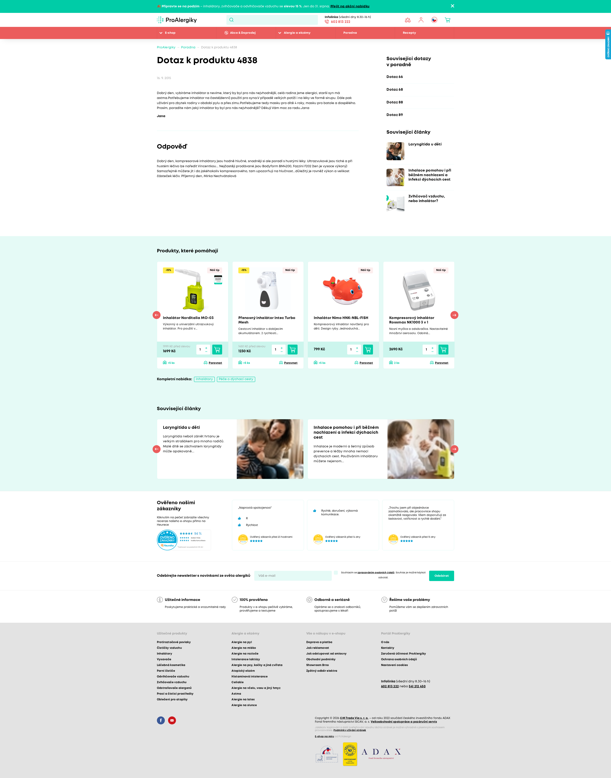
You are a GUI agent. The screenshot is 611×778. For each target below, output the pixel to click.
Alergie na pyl (242, 642)
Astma (236, 694)
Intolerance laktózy (246, 659)
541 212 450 (417, 686)
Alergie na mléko (244, 648)
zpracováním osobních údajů (376, 573)
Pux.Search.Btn (231, 20)
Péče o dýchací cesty (236, 379)
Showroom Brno (317, 665)
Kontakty (387, 648)
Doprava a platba (319, 642)
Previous (157, 315)
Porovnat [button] (215, 363)
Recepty (409, 33)
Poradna (350, 33)
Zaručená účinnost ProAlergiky (403, 653)
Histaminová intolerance (250, 676)
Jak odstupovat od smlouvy (326, 653)
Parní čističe (166, 671)
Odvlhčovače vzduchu (173, 676)
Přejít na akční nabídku (350, 6)
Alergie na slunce (244, 705)
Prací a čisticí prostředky (175, 694)
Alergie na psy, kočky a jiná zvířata (257, 665)
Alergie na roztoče (245, 653)
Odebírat (442, 576)
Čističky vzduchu (169, 648)
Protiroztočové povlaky (174, 642)
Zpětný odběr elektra (321, 671)
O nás (385, 642)
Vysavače (164, 659)
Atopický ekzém (243, 671)
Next (454, 315)
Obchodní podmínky (321, 659)
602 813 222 (340, 22)
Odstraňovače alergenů (174, 688)
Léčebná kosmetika (171, 665)
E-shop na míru (324, 737)
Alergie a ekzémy (297, 33)
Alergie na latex (243, 699)
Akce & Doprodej (243, 33)
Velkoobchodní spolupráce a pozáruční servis (404, 722)
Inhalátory (204, 379)
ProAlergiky (166, 47)
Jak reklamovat (317, 648)
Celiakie (238, 682)
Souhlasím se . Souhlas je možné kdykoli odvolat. (383, 575)
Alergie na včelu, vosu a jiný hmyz (256, 688)
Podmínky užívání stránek (350, 730)
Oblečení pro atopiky (172, 699)
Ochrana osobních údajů (399, 659)
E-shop (170, 33)
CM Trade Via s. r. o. (354, 718)
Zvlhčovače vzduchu (172, 682)
